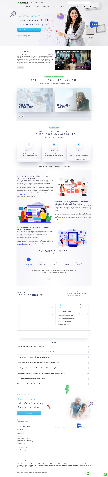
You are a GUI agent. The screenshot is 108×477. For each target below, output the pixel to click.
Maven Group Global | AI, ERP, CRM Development (30, 472)
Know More (21, 67)
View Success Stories (80, 159)
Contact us (62, 6)
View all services (55, 160)
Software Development (62, 427)
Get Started (76, 6)
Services (36, 6)
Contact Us (75, 427)
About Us (28, 6)
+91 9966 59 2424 (39, 2)
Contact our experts (26, 35)
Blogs (54, 6)
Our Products (46, 6)
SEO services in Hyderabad (26, 195)
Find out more (30, 160)
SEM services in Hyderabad (71, 216)
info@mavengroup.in (23, 450)
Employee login (86, 427)
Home (21, 6)
